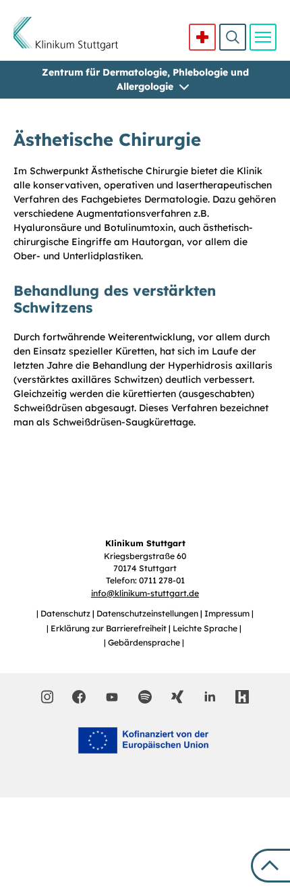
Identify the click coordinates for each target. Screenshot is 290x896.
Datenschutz (66, 613)
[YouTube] (112, 696)
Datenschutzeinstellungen (148, 613)
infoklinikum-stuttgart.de (145, 593)
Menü (263, 37)
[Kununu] (242, 697)
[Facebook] (79, 697)
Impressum (228, 613)
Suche (232, 37)
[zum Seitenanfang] (270, 865)
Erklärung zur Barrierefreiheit (110, 628)
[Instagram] (47, 697)
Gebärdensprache (145, 642)
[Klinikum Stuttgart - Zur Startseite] (65, 34)
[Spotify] (145, 697)
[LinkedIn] (209, 697)
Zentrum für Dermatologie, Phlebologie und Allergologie (145, 79)
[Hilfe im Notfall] (202, 37)
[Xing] (177, 697)
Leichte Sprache (206, 628)
